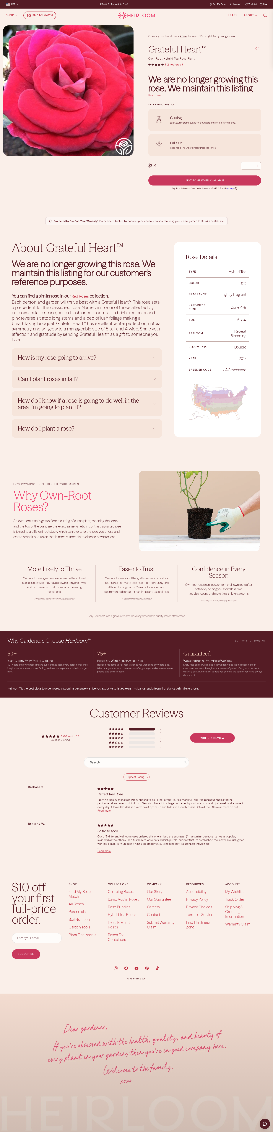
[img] (105, 788)
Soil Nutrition (79, 919)
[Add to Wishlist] (256, 48)
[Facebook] (126, 968)
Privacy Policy (197, 899)
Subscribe (26, 954)
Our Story (154, 891)
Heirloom (134, 979)
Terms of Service (199, 914)
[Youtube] (136, 968)
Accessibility (196, 891)
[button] (156, 65)
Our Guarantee (159, 899)
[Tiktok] (157, 968)
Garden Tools (79, 927)
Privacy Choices (199, 907)
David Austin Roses (123, 899)
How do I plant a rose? (47, 428)
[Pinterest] (147, 968)
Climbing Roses (121, 891)
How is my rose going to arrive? (57, 357)
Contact (153, 914)
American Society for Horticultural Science (54, 598)
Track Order (234, 899)
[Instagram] (115, 968)
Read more (154, 95)
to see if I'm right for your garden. (211, 36)
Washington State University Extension (219, 600)
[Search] (265, 15)
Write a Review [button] (212, 738)
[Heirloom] (136, 15)
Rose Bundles (119, 907)
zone (183, 36)
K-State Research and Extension (137, 598)
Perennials (77, 911)
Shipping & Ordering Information (234, 912)
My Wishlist (234, 891)
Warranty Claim (238, 924)
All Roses (76, 904)
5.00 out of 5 (70, 736)
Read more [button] (104, 810)
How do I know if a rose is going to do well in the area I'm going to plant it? (78, 404)
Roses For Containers (117, 937)
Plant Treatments (82, 934)
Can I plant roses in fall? (48, 379)
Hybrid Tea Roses (122, 914)
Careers (153, 907)
